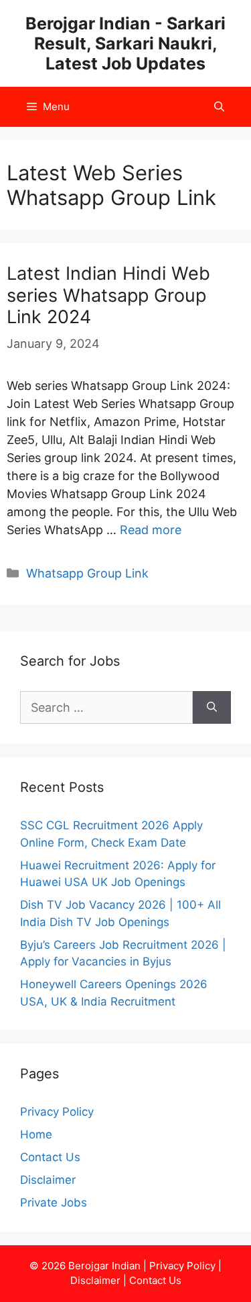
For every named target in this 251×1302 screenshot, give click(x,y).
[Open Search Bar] (219, 107)
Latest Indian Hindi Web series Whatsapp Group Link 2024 (108, 295)
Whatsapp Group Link (87, 573)
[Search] (212, 707)
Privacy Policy (57, 1111)
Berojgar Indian (104, 1265)
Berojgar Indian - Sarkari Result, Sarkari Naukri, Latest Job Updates (125, 43)
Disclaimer (48, 1179)
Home (36, 1134)
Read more (150, 530)
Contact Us (50, 1157)
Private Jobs (53, 1202)
